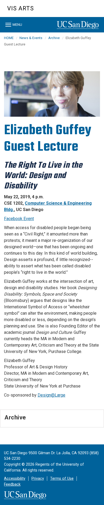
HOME (9, 38)
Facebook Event (19, 218)
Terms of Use (62, 478)
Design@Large (51, 395)
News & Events (30, 38)
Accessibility (14, 478)
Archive (54, 38)
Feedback (12, 484)
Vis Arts (20, 8)
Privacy (37, 478)
